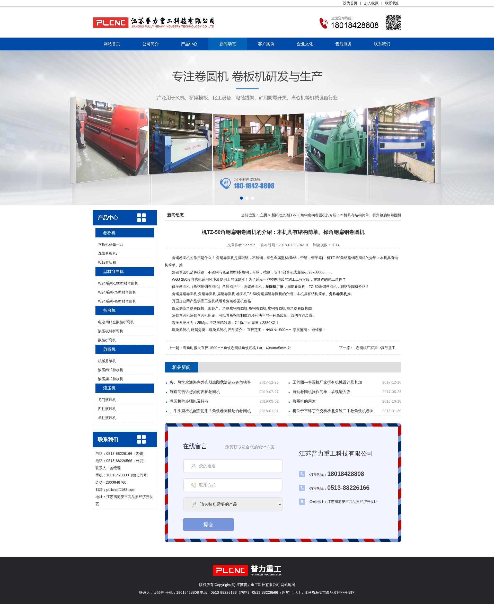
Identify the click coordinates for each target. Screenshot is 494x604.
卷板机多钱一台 (110, 244)
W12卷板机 (107, 262)
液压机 (109, 388)
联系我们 (392, 3)
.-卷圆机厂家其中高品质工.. (376, 348)
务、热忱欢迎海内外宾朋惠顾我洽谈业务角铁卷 (210, 382)
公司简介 (150, 44)
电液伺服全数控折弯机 (116, 322)
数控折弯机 (107, 340)
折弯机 (109, 310)
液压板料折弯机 (110, 331)
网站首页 (112, 44)
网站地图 (288, 585)
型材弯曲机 (113, 271)
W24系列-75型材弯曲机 (117, 292)
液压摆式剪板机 (110, 379)
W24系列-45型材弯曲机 (117, 301)
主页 (263, 215)
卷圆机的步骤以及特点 (189, 401)
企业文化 (305, 44)
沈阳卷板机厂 (109, 253)
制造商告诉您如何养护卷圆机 (195, 391)
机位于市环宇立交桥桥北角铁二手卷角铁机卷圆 (333, 410)
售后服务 (343, 44)
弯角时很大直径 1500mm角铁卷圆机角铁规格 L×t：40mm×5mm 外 (237, 348)
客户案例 (266, 44)
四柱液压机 (107, 409)
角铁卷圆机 (338, 294)
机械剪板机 (107, 361)
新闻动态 (227, 44)
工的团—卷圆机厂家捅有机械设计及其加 (327, 382)
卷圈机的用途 (304, 401)
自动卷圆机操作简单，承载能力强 (321, 391)
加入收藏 (371, 3)
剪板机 (109, 349)
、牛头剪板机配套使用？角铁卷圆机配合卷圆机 (210, 410)
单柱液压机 (107, 418)
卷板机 (109, 232)
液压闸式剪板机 (110, 370)
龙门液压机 (107, 400)
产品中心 (189, 44)
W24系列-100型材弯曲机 (118, 283)
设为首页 (350, 3)
